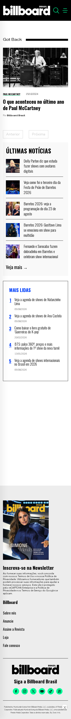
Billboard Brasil (16, 115)
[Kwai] (59, 691)
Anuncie (8, 621)
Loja (5, 637)
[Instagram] (24, 691)
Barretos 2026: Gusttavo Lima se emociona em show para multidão (42, 230)
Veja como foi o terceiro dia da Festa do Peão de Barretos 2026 (42, 187)
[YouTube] (42, 691)
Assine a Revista (13, 629)
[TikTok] (51, 691)
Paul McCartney (11, 94)
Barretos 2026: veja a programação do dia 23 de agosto (40, 208)
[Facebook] (16, 691)
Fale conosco (11, 645)
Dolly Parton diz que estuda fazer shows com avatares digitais (40, 166)
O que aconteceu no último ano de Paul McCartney (33, 105)
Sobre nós (9, 612)
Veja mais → (17, 267)
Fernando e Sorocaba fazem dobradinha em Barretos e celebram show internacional (41, 251)
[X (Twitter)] (33, 691)
